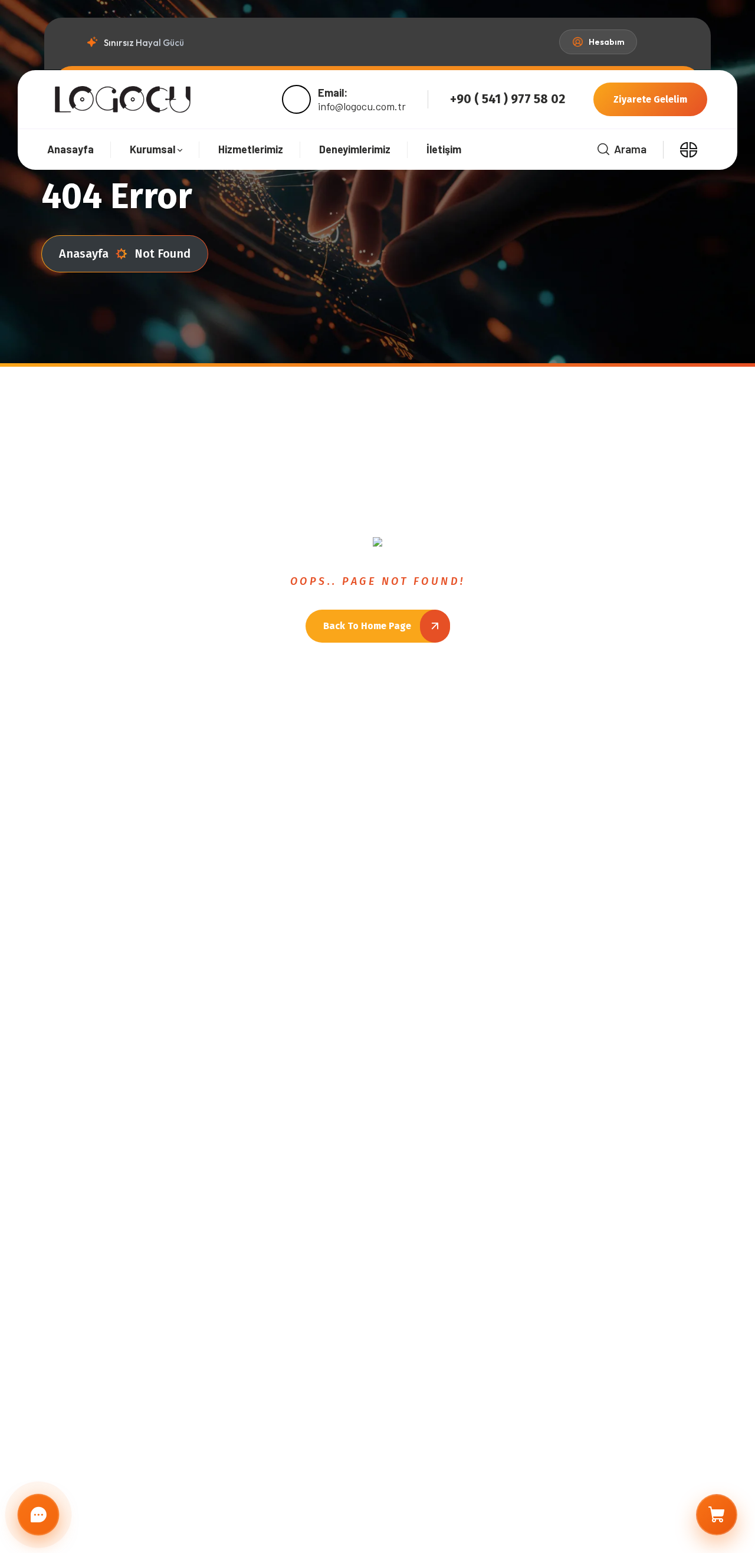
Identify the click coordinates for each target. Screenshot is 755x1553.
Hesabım (607, 42)
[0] (716, 1514)
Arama (630, 149)
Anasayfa (84, 253)
